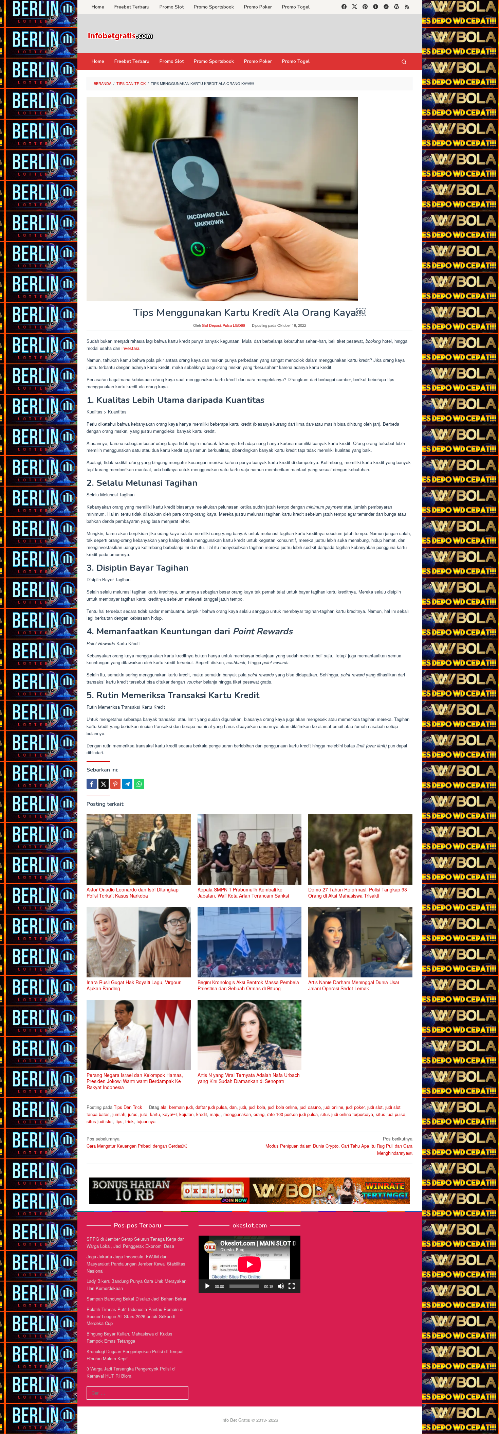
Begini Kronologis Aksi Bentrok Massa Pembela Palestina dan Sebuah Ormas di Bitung (248, 985)
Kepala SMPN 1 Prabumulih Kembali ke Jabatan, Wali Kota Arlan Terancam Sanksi (243, 892)
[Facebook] (344, 7)
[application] (249, 1264)
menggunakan (237, 1114)
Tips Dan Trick (128, 1107)
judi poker (355, 1107)
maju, (215, 1114)
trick (129, 1121)
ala (163, 1107)
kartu (155, 1114)
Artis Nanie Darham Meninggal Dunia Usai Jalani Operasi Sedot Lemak (353, 985)
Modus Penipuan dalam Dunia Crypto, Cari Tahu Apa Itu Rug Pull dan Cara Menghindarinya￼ (338, 1145)
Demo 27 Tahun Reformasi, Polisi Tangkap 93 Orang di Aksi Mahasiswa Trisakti (357, 892)
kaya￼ (170, 1114)
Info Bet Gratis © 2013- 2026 (249, 1420)
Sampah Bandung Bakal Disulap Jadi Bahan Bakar (136, 1298)
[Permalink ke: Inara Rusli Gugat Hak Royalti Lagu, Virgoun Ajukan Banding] (139, 942)
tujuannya (145, 1121)
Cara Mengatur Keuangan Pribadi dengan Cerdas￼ (137, 1142)
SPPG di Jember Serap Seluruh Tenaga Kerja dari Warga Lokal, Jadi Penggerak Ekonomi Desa (136, 1242)
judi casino (310, 1107)
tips (119, 1121)
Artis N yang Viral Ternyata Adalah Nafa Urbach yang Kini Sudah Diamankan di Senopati (249, 1078)
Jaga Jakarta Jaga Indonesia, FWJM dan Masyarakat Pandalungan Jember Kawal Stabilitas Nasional (136, 1263)
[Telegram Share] (127, 784)
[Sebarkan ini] (92, 784)
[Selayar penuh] (291, 1286)
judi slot (375, 1107)
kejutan (186, 1114)
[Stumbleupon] (386, 7)
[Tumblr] (375, 7)
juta (143, 1114)
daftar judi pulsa (211, 1107)
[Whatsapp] (139, 784)
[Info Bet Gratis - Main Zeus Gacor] (120, 35)
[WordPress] (396, 7)
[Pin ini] (115, 784)
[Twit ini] (103, 784)
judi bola (257, 1107)
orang (259, 1114)
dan (233, 1107)
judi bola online (282, 1107)
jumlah (118, 1114)
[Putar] (207, 1286)
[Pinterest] (365, 7)
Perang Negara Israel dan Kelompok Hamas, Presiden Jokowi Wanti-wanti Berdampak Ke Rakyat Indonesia (135, 1081)
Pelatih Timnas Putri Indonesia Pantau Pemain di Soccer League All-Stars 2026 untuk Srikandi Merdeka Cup (135, 1316)
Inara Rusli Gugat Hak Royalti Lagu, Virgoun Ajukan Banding (134, 985)
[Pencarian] (403, 61)
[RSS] (407, 7)
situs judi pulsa (390, 1114)
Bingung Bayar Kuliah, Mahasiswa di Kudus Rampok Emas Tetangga (129, 1337)
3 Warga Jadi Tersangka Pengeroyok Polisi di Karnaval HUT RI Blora (131, 1372)
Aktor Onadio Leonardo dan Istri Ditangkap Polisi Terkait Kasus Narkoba (133, 892)
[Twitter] (354, 7)
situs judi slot (100, 1121)
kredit (201, 1114)
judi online (333, 1107)
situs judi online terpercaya (346, 1114)
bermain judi (181, 1107)
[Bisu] (280, 1286)
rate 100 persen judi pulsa (292, 1114)
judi (242, 1107)
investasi (130, 348)
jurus (132, 1114)
